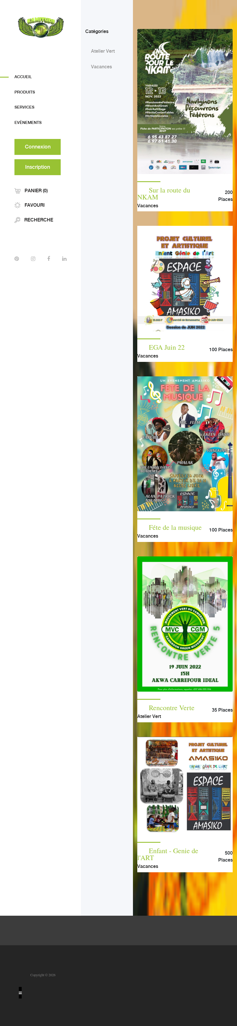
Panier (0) (35, 190)
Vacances (101, 67)
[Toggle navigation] (20, 992)
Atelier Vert (103, 51)
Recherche (38, 220)
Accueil (23, 77)
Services (24, 107)
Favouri (34, 205)
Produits (24, 92)
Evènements (28, 123)
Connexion (38, 147)
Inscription (37, 167)
